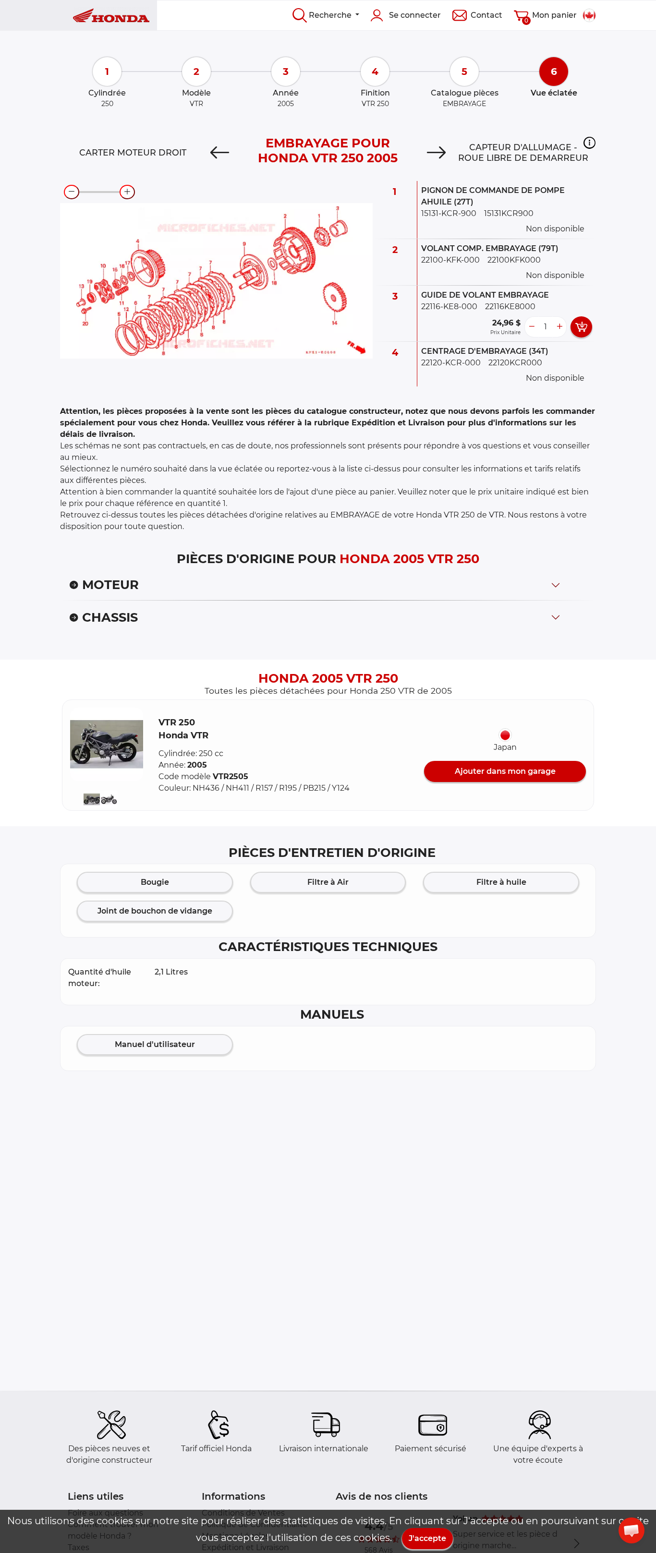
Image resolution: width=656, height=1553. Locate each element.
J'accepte (427, 1538)
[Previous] (219, 152)
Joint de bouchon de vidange (154, 910)
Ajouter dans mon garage (505, 771)
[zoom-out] (71, 192)
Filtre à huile (501, 882)
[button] (589, 142)
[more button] (559, 326)
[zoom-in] (127, 192)
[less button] (531, 326)
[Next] (436, 152)
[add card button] (581, 326)
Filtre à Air (328, 882)
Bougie (155, 882)
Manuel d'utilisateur (155, 1044)
